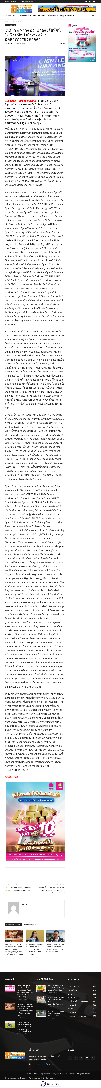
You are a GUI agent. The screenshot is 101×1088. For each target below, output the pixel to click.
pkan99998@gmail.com (46, 1064)
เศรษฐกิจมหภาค (24, 15)
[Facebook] (78, 1)
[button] (93, 15)
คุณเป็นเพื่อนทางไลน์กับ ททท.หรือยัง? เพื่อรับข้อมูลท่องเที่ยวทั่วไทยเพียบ (56, 988)
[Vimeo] (86, 1)
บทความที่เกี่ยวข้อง (13, 925)
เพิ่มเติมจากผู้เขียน (30, 925)
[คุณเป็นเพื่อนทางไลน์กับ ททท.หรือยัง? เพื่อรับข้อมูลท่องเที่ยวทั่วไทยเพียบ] (41, 988)
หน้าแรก (8, 15)
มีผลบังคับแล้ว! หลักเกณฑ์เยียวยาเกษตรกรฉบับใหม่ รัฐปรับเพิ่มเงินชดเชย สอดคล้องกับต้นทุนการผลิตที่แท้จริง (24, 1027)
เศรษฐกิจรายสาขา (38, 15)
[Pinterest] (33, 48)
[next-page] (10, 959)
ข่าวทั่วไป (12, 25)
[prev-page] (6, 959)
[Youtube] (94, 1)
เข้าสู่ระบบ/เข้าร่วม (27, 2)
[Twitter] (82, 1)
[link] (20, 100)
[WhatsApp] (39, 48)
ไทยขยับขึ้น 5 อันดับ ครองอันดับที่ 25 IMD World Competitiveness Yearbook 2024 (51, 890)
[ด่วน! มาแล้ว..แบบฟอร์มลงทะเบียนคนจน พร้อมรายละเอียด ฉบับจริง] (41, 1013)
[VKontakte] (90, 1)
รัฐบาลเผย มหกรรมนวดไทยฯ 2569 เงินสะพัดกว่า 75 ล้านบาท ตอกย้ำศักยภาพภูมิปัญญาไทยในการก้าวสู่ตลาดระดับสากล (14, 949)
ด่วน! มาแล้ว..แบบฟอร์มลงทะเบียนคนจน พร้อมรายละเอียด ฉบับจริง (56, 1014)
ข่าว (14, 15)
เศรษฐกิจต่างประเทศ (66, 15)
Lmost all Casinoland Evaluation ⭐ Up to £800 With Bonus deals (18, 889)
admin (10, 43)
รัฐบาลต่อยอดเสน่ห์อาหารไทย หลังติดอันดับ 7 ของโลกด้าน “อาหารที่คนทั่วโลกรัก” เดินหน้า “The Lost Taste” (34, 949)
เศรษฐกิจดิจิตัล (52, 15)
